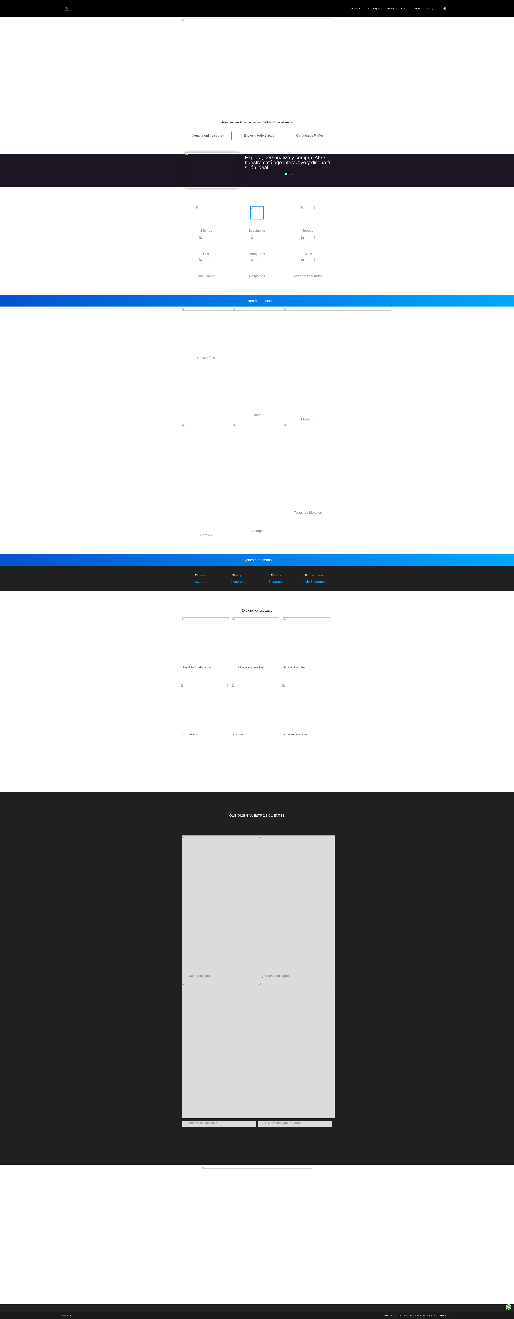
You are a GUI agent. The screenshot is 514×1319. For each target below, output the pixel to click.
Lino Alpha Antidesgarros (196, 667)
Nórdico (206, 535)
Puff (206, 254)
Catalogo (443, 1315)
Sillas (308, 254)
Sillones (206, 230)
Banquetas (257, 254)
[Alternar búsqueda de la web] (451, 8)
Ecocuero (237, 734)
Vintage (257, 531)
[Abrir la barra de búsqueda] (437, 1)
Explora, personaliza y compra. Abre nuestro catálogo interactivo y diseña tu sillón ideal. (288, 162)
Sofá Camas (206, 276)
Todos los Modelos (308, 512)
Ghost (256, 415)
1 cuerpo (199, 581)
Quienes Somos (413, 1315)
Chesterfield (206, 358)
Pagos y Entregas (399, 1315)
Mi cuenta (434, 1315)
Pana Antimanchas (294, 667)
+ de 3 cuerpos (314, 581)
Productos (386, 1315)
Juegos (307, 230)
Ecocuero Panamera (294, 734)
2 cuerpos (237, 581)
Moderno (307, 419)
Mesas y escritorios (307, 276)
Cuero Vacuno (189, 734)
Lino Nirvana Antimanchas (248, 667)
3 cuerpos (276, 581)
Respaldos (257, 276)
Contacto (425, 1315)
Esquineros (256, 230)
